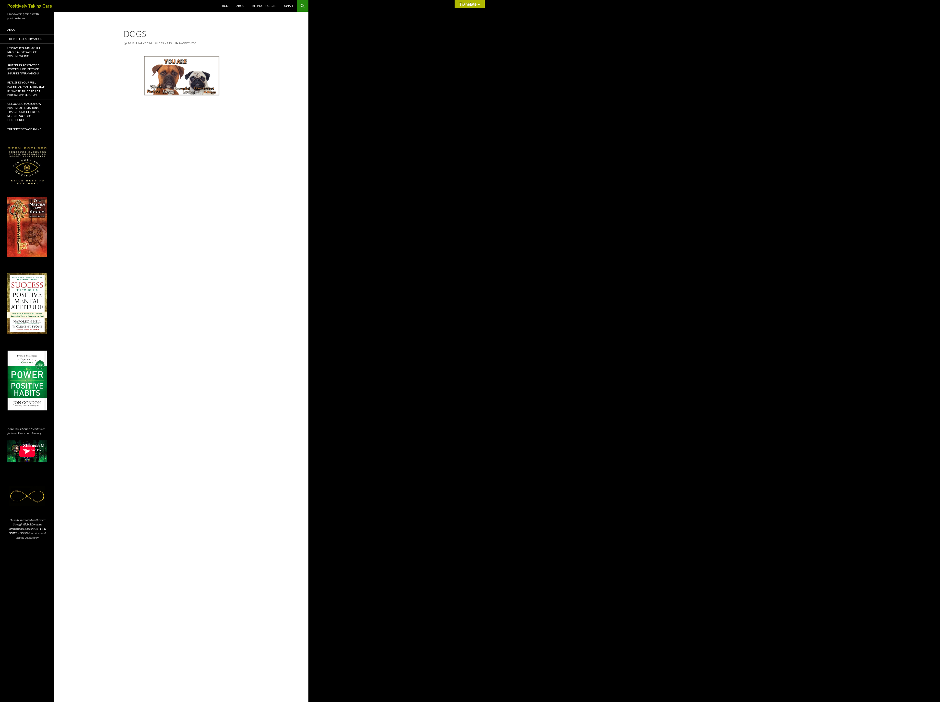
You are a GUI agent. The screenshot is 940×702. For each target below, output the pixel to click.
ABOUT (241, 5)
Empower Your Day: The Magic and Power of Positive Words (24, 52)
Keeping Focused (264, 5)
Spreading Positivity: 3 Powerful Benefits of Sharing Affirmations (23, 69)
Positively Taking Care (29, 6)
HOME (226, 5)
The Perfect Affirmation (24, 38)
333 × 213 (165, 43)
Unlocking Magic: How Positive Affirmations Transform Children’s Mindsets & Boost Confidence (24, 111)
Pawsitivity (187, 43)
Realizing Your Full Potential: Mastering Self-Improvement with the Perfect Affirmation (26, 88)
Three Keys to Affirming (24, 129)
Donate (288, 5)
